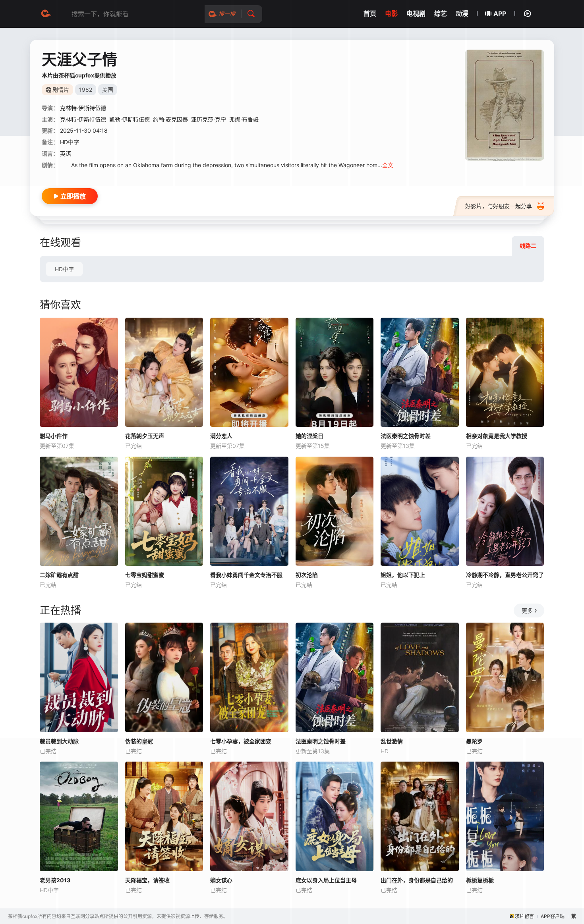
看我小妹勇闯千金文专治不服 (246, 574)
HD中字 (64, 269)
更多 (527, 610)
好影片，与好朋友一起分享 (498, 206)
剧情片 (60, 89)
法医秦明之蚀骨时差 (406, 435)
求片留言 (524, 916)
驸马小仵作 (54, 435)
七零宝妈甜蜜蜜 (144, 574)
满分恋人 (221, 435)
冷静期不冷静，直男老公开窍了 (505, 574)
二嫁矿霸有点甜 (59, 574)
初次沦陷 (307, 574)
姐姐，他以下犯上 (403, 574)
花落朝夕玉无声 (144, 435)
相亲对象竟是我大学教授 (496, 435)
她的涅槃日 (309, 435)
